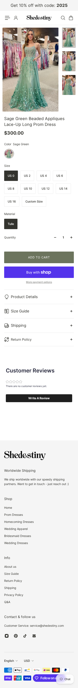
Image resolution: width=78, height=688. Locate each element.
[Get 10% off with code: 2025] (39, 5)
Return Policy (21, 339)
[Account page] (16, 17)
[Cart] (71, 17)
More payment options (39, 282)
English (9, 660)
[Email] (34, 635)
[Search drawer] (63, 17)
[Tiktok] (25, 635)
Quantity (10, 237)
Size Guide (20, 311)
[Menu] (7, 17)
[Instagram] (6, 635)
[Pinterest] (15, 635)
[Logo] (39, 18)
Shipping (18, 325)
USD (27, 660)
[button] (39, 398)
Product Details (24, 297)
